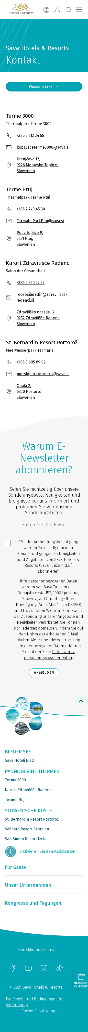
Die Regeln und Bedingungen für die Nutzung (35, 1002)
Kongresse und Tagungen (33, 903)
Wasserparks (41, 86)
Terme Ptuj (14, 799)
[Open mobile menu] (79, 9)
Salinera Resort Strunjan (27, 829)
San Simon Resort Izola (25, 839)
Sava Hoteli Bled (19, 760)
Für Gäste (15, 867)
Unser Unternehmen (28, 885)
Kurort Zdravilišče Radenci (28, 789)
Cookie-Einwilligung (38, 1011)
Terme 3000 (15, 780)
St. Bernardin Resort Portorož (32, 819)
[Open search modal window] (68, 10)
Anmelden (44, 673)
